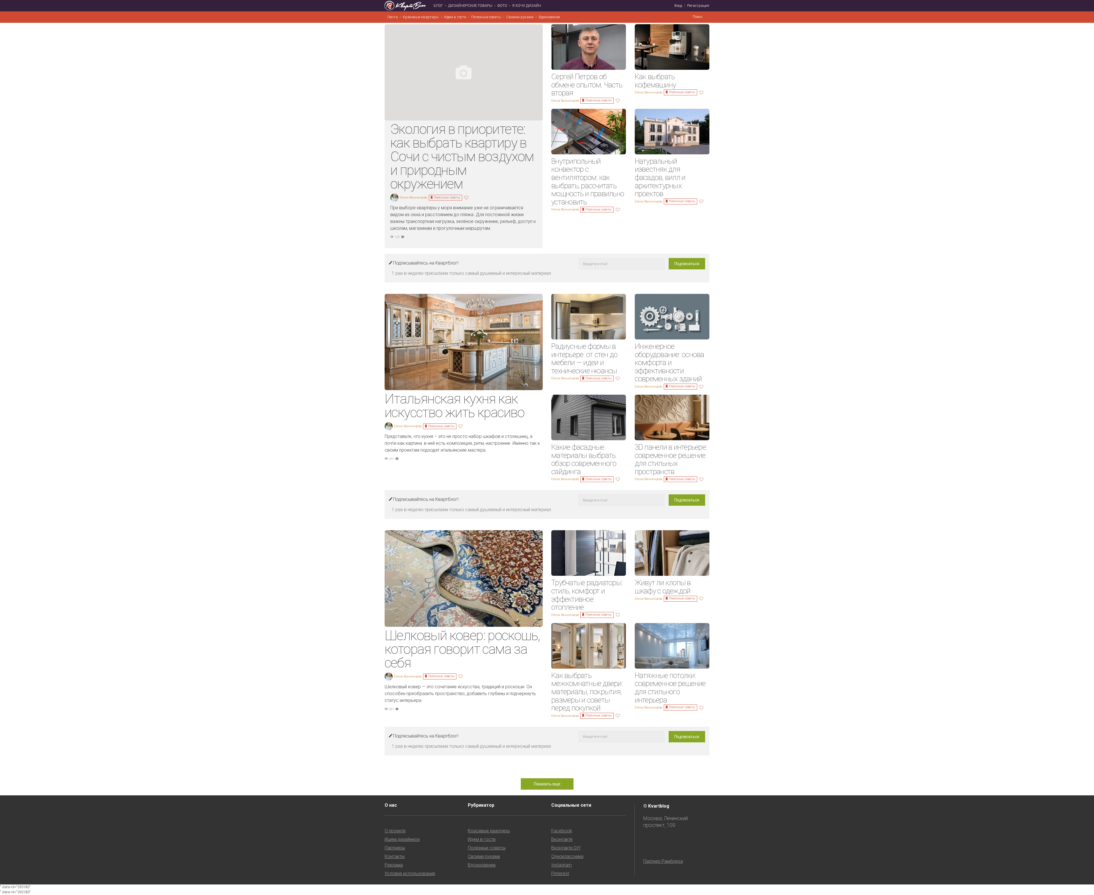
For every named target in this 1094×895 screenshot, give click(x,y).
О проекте (395, 830)
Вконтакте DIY (566, 848)
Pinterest (560, 873)
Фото (502, 5)
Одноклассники (567, 856)
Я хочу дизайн (526, 5)
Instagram (561, 865)
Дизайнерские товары (470, 5)
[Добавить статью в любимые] (467, 197)
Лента (392, 17)
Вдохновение (549, 17)
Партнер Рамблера (663, 861)
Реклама (394, 865)
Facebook (561, 830)
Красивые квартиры (421, 17)
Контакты (395, 856)
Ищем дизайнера (402, 839)
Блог (438, 5)
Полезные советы (486, 17)
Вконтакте (562, 839)
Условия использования (410, 873)
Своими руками (520, 17)
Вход (678, 5)
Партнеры (395, 848)
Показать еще (547, 784)
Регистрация (698, 5)
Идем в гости (455, 17)
